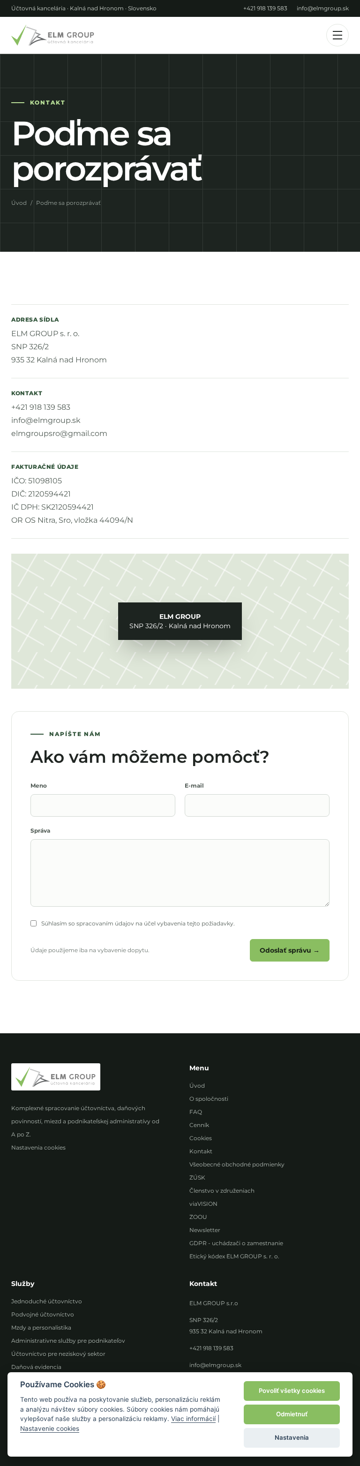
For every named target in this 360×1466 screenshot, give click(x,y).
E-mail (194, 785)
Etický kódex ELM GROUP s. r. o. (234, 1256)
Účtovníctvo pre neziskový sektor (58, 1353)
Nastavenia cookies (38, 1147)
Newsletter (204, 1229)
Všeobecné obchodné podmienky (237, 1164)
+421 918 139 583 (265, 8)
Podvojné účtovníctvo (42, 1314)
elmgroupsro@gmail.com (59, 433)
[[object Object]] (53, 35)
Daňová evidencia (36, 1366)
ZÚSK (197, 1177)
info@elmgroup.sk (323, 8)
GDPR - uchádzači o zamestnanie (236, 1243)
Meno (38, 785)
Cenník (199, 1124)
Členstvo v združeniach (222, 1190)
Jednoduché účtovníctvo (46, 1301)
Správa (40, 830)
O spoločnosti (208, 1098)
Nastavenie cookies (49, 1428)
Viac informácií (193, 1418)
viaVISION (203, 1203)
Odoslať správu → (290, 950)
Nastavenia (292, 1437)
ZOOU (198, 1216)
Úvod (19, 202)
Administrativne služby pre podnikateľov (68, 1340)
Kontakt (200, 1151)
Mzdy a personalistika (41, 1327)
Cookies (200, 1138)
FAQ (195, 1111)
